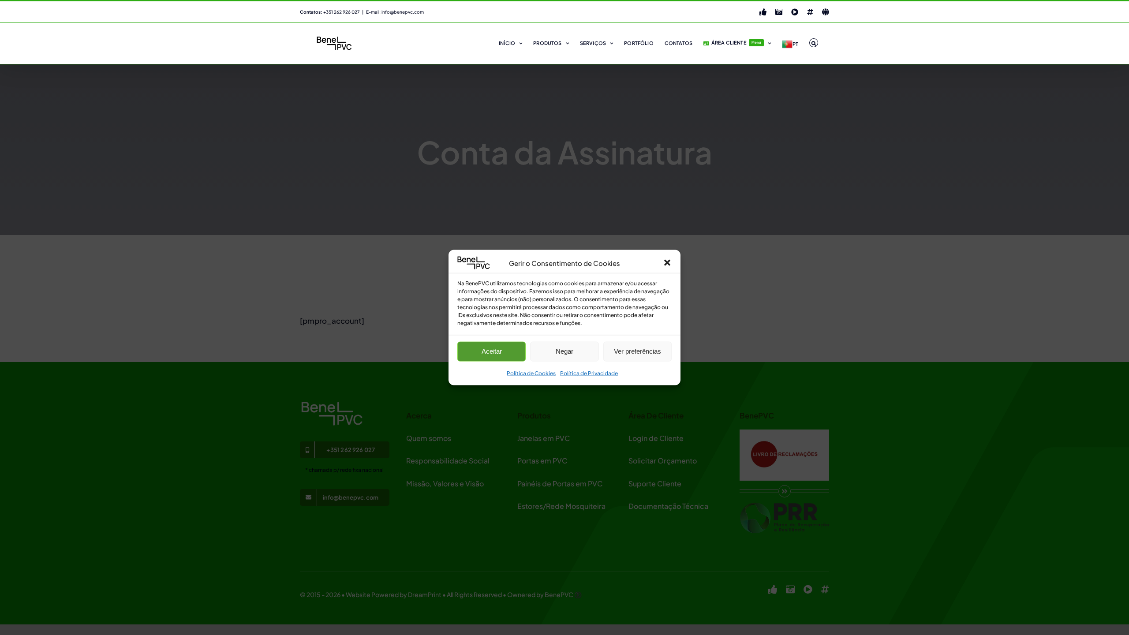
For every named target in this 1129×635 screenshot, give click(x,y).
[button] (667, 262)
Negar (564, 351)
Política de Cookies (531, 373)
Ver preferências (637, 351)
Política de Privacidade (589, 373)
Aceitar (492, 351)
